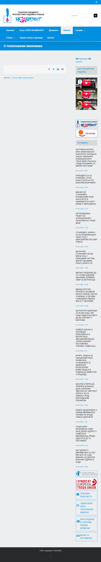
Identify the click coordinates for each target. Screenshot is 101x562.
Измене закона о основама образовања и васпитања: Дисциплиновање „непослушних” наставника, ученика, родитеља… (86, 337)
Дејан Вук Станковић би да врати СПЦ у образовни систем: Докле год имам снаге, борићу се (85, 257)
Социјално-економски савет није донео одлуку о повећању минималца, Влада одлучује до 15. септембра (86, 433)
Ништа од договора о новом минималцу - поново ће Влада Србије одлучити (86, 413)
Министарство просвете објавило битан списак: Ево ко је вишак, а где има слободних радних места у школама (86, 295)
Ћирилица (82, 59)
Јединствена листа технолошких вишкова (86, 508)
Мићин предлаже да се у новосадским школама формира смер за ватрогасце (86, 276)
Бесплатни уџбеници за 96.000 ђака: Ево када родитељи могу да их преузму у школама (86, 315)
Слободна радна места (86, 495)
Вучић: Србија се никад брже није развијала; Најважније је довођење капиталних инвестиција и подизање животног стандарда (86, 365)
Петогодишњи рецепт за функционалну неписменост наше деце (85, 218)
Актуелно (15, 78)
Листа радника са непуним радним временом (87, 523)
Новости (31, 78)
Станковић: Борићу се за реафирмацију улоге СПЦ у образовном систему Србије (86, 237)
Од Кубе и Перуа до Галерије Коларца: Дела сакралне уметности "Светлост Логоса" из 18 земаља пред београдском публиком (86, 392)
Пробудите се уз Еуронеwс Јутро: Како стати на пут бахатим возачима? (86, 179)
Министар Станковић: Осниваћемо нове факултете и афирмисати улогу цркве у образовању (86, 198)
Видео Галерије (23, 78)
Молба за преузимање (86, 536)
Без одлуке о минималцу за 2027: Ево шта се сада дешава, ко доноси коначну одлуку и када (86, 456)
